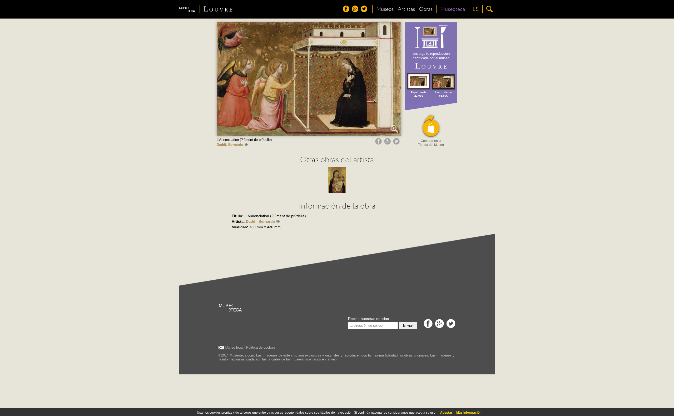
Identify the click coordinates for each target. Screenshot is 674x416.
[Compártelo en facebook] (379, 143)
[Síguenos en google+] (356, 11)
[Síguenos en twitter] (365, 11)
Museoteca (452, 9)
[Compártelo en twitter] (397, 143)
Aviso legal (234, 347)
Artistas (406, 9)
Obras (426, 9)
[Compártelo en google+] (388, 143)
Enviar (408, 326)
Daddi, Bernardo (230, 145)
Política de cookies (260, 347)
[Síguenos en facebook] (347, 11)
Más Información (468, 412)
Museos (385, 9)
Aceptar (446, 412)
